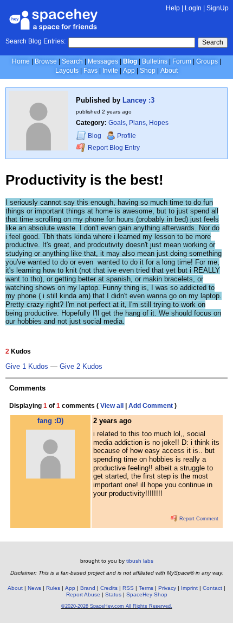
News (34, 588)
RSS (128, 588)
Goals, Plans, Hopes (138, 123)
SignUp (217, 8)
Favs (90, 70)
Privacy (167, 588)
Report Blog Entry (113, 148)
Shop (148, 70)
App (129, 70)
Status (113, 594)
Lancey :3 (138, 100)
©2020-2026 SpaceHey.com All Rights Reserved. (116, 606)
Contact (212, 588)
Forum (181, 61)
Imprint (189, 588)
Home (21, 61)
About (169, 70)
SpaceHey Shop (146, 594)
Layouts (67, 70)
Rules (53, 588)
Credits (109, 588)
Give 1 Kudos (26, 366)
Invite (110, 70)
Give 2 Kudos (81, 366)
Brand (87, 588)
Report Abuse (83, 594)
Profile (126, 136)
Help (173, 8)
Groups (207, 61)
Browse (46, 61)
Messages (103, 61)
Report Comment (198, 518)
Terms (146, 588)
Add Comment (150, 406)
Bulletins (154, 61)
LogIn (193, 8)
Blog (130, 61)
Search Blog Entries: (35, 41)
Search (212, 42)
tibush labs (139, 561)
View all (112, 406)
